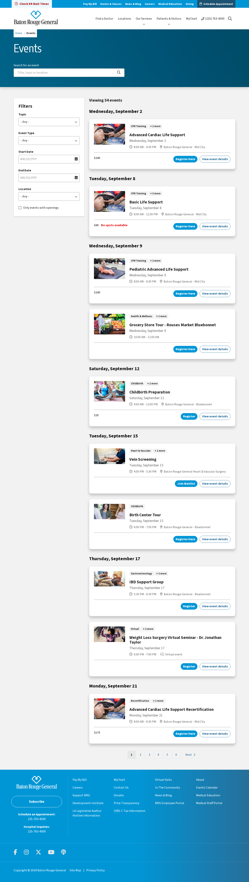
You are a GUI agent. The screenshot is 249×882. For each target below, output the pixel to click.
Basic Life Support (146, 202)
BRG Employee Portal (169, 803)
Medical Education (170, 4)
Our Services (144, 19)
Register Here (185, 159)
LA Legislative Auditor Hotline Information (87, 813)
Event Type (26, 133)
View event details (215, 159)
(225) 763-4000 (214, 19)
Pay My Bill (90, 4)
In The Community (167, 787)
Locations (124, 19)
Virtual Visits (163, 780)
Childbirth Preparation (149, 392)
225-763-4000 (37, 831)
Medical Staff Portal (209, 803)
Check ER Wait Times (34, 4)
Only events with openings (41, 208)
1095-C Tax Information (129, 811)
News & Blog (133, 4)
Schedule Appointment (218, 4)
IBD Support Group (146, 582)
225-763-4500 (37, 819)
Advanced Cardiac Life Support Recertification (171, 709)
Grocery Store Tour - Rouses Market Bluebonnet (172, 325)
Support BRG (81, 795)
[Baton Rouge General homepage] (36, 18)
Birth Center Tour (145, 515)
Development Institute (88, 803)
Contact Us (121, 787)
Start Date (25, 152)
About (200, 780)
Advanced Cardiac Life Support (157, 135)
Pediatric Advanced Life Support (159, 269)
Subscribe (36, 801)
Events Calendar (207, 787)
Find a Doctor (104, 19)
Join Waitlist (186, 484)
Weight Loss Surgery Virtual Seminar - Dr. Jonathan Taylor (175, 640)
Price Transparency (126, 803)
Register (189, 416)
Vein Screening (142, 459)
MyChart (191, 19)
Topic (22, 114)
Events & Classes (111, 4)
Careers (150, 4)
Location (24, 189)
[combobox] (69, 72)
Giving (190, 4)
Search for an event (26, 65)
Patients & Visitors (169, 19)
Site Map (75, 870)
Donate (119, 795)
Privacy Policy (95, 870)
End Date (24, 170)
